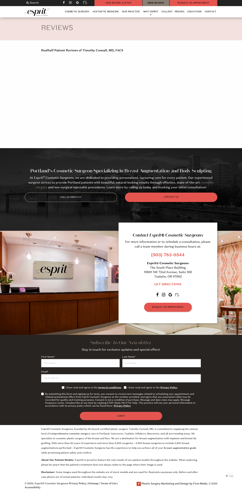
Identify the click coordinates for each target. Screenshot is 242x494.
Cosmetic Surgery (77, 12)
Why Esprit (150, 12)
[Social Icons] (85, 2)
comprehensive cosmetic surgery (70, 434)
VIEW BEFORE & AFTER (118, 3)
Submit (121, 416)
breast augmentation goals (180, 448)
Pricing (180, 12)
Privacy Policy (168, 388)
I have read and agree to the (93, 388)
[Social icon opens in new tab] (64, 2)
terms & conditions (109, 388)
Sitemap (93, 483)
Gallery (167, 12)
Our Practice (131, 12)
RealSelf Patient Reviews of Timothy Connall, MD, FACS (82, 50)
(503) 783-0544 (156, 3)
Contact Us (171, 197)
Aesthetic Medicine (106, 12)
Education (195, 12)
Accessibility (32, 487)
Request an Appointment (168, 307)
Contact (210, 12)
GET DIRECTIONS (167, 284)
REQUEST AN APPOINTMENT (193, 3)
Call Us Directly (70, 197)
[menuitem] (77, 11)
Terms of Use (108, 483)
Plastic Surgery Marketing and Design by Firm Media (174, 484)
